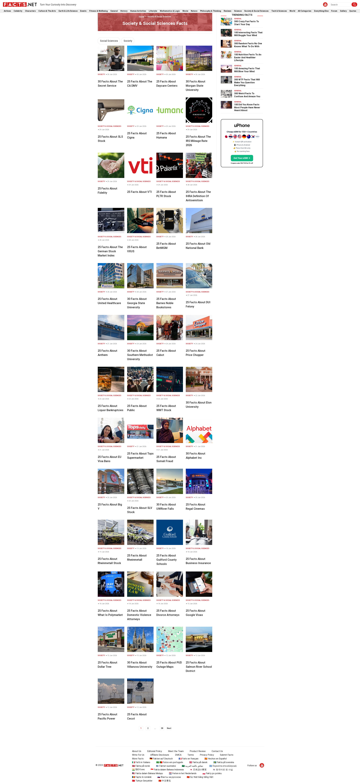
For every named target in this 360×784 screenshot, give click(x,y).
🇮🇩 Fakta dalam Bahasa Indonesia (167, 769)
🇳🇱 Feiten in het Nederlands (182, 773)
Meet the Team (176, 751)
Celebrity (18, 11)
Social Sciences (109, 40)
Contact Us (217, 751)
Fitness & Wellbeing (98, 11)
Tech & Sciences (279, 11)
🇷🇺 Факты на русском (169, 777)
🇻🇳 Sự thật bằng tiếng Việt (200, 777)
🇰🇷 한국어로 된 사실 (223, 769)
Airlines (7, 11)
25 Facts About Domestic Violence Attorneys (139, 615)
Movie (185, 11)
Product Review (198, 751)
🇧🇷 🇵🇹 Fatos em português (169, 762)
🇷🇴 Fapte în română (141, 777)
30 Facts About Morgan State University (195, 86)
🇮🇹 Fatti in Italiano (141, 762)
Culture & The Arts (47, 11)
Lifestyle (153, 11)
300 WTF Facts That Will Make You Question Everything (247, 82)
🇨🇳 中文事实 (164, 780)
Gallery (343, 11)
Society (128, 40)
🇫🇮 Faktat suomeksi (166, 766)
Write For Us (138, 755)
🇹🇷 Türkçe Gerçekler (142, 780)
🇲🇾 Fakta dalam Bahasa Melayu (147, 773)
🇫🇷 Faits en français (188, 758)
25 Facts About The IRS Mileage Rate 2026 (198, 141)
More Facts (138, 758)
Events (83, 11)
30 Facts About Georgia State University (137, 303)
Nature (194, 11)
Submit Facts (226, 755)
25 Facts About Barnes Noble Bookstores (166, 303)
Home (141, 16)
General (114, 11)
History (123, 11)
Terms (190, 755)
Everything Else (321, 11)
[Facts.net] (20, 4)
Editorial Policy (154, 751)
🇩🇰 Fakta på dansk (198, 762)
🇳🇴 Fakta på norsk (141, 766)
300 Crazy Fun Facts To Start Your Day (246, 23)
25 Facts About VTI (139, 192)
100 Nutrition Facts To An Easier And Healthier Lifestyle (247, 57)
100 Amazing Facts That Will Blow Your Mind (247, 70)
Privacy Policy (207, 755)
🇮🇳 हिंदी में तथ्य (138, 769)
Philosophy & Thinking (210, 11)
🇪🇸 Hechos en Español (215, 758)
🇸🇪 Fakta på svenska (223, 762)
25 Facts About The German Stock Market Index (110, 251)
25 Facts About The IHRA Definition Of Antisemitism (198, 196)
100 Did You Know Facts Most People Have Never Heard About (247, 107)
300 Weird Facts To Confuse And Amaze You (247, 95)
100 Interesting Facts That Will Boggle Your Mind (248, 34)
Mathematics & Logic (170, 11)
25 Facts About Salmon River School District (199, 667)
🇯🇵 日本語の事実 (198, 769)
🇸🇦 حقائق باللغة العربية (192, 766)
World (292, 11)
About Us (136, 751)
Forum (334, 11)
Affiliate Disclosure (159, 755)
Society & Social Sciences (256, 11)
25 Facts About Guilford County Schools (166, 560)
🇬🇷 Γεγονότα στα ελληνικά (222, 766)
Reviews (227, 11)
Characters (30, 11)
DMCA (178, 755)
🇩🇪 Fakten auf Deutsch (161, 758)
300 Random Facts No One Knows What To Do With (248, 45)
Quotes (352, 11)
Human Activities (138, 11)
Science (238, 11)
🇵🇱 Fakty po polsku (212, 773)
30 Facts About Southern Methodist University (140, 355)
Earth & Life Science (68, 11)
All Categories (304, 11)
